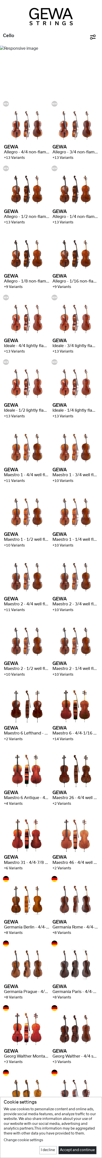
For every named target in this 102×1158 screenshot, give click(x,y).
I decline (48, 1150)
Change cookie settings (23, 1140)
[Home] (51, 16)
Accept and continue (77, 1150)
